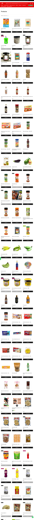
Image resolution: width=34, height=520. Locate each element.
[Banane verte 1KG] (6, 265)
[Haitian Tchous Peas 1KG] (6, 455)
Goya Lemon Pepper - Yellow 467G (27, 131)
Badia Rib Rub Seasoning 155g (27, 200)
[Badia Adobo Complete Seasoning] (6, 178)
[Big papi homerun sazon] (6, 316)
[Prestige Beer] (6, 299)
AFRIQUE (17, 5)
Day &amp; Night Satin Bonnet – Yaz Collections (16, 408)
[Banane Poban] (28, 248)
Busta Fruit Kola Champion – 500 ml (27, 461)
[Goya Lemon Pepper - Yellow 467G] (28, 125)
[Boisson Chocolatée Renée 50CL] (17, 385)
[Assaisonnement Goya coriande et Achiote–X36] (6, 125)
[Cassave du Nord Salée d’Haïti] (17, 507)
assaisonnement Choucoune (16, 114)
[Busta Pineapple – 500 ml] (17, 473)
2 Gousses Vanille (3, 28)
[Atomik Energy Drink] (28, 143)
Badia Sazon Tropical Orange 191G (16, 217)
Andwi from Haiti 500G (4, 62)
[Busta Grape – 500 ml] (6, 473)
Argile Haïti (24, 79)
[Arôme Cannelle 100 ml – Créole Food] (17, 91)
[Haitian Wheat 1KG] (17, 367)
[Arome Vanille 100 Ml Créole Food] (6, 108)
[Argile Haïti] (28, 74)
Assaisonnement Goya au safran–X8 (27, 114)
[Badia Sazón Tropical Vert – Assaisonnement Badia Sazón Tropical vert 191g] (28, 212)
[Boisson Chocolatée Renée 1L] (6, 385)
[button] (32, 3)
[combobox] (17, 3)
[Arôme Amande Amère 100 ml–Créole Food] (6, 91)
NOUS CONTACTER (9, 6)
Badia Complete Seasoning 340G (5, 200)
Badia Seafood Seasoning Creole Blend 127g (5, 237)
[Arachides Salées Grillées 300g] (17, 74)
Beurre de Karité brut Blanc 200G (5, 288)
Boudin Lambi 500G (25, 427)
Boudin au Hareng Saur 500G (5, 427)
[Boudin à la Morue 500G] (28, 402)
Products (4, 8)
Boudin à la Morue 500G (26, 407)
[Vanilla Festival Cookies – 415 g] (17, 316)
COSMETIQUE (24, 5)
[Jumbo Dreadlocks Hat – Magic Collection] (6, 402)
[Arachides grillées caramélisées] (6, 74)
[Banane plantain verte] (17, 248)
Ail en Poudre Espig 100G (26, 28)
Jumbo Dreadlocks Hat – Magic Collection (5, 408)
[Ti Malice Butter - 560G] (28, 282)
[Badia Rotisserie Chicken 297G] (6, 212)
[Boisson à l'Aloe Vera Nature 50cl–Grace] (28, 367)
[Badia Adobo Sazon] (17, 178)
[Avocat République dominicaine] (28, 161)
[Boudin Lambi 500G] (28, 421)
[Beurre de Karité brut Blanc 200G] (6, 282)
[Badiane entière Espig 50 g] (17, 231)
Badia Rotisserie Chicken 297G (5, 217)
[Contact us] (32, 517)
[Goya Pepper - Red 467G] (28, 231)
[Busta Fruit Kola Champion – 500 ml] (28, 455)
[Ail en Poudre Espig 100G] (28, 23)
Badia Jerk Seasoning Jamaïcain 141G (17, 200)
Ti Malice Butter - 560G (26, 288)
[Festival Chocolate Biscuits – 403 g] (6, 350)
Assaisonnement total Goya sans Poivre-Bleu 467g (16, 149)
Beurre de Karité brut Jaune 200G (16, 288)
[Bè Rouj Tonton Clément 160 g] (28, 265)
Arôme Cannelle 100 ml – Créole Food (17, 96)
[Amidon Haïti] (17, 40)
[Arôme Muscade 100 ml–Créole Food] (28, 91)
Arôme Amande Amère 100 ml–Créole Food (6, 97)
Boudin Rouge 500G (3, 444)
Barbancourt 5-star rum (15, 271)
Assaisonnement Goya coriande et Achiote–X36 (5, 131)
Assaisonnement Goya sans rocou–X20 (16, 131)
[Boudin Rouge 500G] (6, 438)
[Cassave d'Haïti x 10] (6, 507)
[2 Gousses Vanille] (6, 23)
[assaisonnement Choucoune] (17, 108)
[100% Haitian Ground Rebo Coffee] (28, 473)
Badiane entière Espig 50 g (15, 236)
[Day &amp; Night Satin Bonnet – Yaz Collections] (17, 402)
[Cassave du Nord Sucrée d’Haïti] (28, 507)
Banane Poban (25, 254)
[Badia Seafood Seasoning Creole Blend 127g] (6, 231)
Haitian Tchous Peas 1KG (4, 461)
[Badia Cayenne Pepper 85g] (28, 178)
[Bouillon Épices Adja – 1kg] (28, 438)
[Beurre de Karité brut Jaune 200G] (17, 282)
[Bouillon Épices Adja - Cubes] (17, 438)
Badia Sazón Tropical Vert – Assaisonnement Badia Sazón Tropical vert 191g (28, 218)
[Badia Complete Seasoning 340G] (6, 195)
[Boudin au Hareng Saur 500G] (6, 421)
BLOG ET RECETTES (3, 6)
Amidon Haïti (13, 45)
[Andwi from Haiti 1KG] (28, 40)
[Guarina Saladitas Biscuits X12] (17, 333)
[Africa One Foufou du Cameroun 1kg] (17, 23)
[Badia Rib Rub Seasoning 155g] (28, 195)
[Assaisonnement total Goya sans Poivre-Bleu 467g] (17, 143)
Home (1, 8)
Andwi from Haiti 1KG (25, 45)
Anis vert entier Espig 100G (15, 62)
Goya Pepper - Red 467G (26, 236)
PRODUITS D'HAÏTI (6, 5)
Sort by (2, 15)
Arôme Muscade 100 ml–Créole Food (28, 96)
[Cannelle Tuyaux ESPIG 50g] (28, 490)
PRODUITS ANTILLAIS (12, 5)
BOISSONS (20, 5)
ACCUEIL (2, 5)
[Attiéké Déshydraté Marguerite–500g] (6, 161)
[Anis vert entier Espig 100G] (17, 57)
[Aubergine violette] (17, 161)
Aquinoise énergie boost (26, 62)
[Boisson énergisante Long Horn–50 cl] (28, 385)
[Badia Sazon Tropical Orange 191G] (17, 212)
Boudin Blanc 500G (14, 427)
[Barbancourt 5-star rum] (17, 265)
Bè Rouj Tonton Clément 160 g (27, 271)
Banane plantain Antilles (4, 254)
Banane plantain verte (15, 254)
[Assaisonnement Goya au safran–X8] (28, 108)
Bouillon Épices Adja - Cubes (15, 444)
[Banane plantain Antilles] (6, 248)
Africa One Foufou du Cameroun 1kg (16, 28)
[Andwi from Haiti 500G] (6, 57)
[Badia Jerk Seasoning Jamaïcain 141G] (17, 195)
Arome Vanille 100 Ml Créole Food (5, 114)
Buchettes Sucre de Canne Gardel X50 (16, 461)
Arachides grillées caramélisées (5, 79)
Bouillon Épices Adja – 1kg (26, 444)
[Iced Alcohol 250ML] (6, 40)
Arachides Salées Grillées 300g (16, 79)
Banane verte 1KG (3, 271)
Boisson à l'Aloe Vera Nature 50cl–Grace (27, 373)
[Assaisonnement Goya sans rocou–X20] (17, 125)
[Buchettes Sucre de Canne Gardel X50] (17, 455)
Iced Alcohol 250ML (3, 45)
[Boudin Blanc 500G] (17, 421)
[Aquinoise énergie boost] (28, 57)
